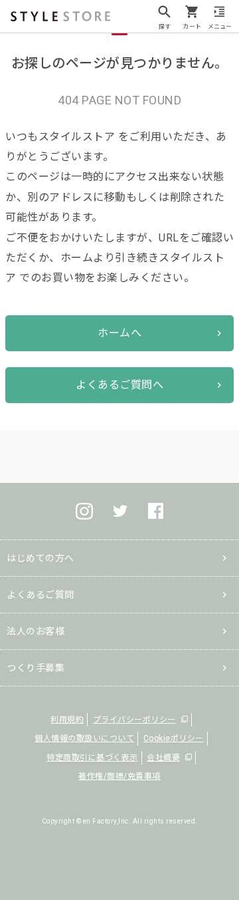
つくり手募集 (35, 668)
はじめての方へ (40, 558)
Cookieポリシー (173, 738)
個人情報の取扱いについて (84, 738)
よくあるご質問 (40, 594)
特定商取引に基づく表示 (92, 757)
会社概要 (163, 757)
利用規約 (67, 719)
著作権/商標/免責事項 (119, 776)
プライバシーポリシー (134, 719)
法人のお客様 (35, 631)
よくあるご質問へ (119, 384)
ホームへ (119, 333)
